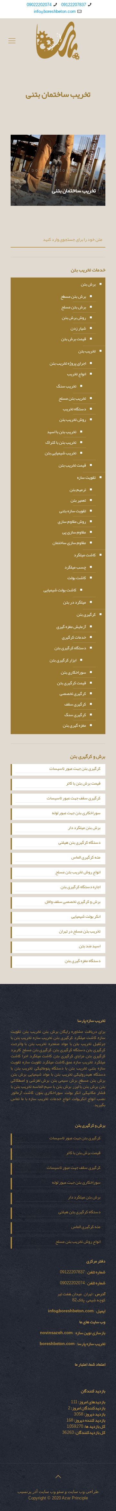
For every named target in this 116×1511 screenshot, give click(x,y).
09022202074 (39, 5)
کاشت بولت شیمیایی (60, 590)
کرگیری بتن (86, 614)
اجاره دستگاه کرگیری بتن (81, 887)
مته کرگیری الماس (86, 857)
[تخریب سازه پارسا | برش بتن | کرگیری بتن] (58, 41)
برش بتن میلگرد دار (84, 828)
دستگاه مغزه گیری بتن (83, 961)
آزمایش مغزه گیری (71, 627)
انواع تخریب (76, 374)
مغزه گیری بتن (74, 725)
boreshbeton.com (57, 1344)
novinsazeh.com (56, 1333)
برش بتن (88, 284)
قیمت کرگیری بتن (71, 683)
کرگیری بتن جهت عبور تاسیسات (75, 769)
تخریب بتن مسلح (72, 398)
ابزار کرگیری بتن (63, 660)
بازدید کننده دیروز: (89, 1420)
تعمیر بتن (78, 500)
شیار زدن (78, 328)
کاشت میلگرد (85, 555)
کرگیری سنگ (75, 715)
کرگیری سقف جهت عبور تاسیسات (74, 798)
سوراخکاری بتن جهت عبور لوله (76, 813)
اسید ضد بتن (90, 946)
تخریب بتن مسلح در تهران (80, 931)
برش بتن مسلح (73, 307)
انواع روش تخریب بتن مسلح (78, 872)
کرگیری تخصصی (73, 693)
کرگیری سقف (75, 704)
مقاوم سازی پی (74, 532)
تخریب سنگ (66, 386)
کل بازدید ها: (94, 1426)
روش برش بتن (74, 318)
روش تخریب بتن (72, 419)
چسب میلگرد (75, 567)
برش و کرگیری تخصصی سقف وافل (73, 902)
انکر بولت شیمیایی (86, 917)
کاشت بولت (76, 578)
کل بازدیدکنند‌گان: (89, 1432)
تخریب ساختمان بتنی (74, 190)
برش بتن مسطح (73, 296)
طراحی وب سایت (83, 1491)
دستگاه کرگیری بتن (70, 648)
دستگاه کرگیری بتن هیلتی (79, 843)
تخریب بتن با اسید (61, 432)
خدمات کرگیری (74, 637)
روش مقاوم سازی (72, 521)
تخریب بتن (87, 351)
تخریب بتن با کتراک (60, 442)
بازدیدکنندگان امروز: (87, 1408)
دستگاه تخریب (74, 409)
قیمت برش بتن (73, 339)
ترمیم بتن (78, 490)
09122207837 (73, 5)
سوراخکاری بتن (73, 672)
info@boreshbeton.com (55, 11)
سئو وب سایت (51, 1491)
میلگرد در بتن (74, 602)
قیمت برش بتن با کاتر (83, 783)
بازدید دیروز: (94, 1414)
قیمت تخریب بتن (72, 465)
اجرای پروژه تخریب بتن (68, 363)
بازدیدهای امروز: (91, 1402)
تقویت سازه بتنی (72, 511)
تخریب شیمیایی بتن (60, 453)
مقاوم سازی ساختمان (69, 543)
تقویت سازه (86, 477)
